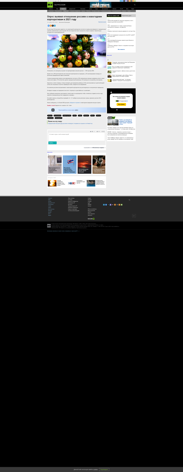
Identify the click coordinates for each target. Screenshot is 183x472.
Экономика (82, 8)
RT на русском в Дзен (131, 1)
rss (133, 1)
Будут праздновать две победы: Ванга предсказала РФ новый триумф (122, 76)
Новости (51, 8)
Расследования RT (116, 11)
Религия (124, 11)
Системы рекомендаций (73, 210)
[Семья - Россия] (100, 5)
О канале (70, 199)
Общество (65, 11)
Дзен (76, 110)
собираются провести (75, 102)
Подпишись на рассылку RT (135, 1)
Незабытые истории (106, 11)
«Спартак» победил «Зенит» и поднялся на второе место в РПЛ (121, 46)
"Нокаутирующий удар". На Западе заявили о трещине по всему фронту (121, 80)
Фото (127, 8)
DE (50, 1)
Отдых (80, 115)
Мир (57, 8)
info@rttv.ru (116, 226)
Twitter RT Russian (124, 1)
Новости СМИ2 (109, 55)
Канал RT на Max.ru (126, 1)
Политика (51, 11)
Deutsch (89, 199)
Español (89, 204)
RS (60, 1)
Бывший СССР (72, 8)
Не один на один (96, 11)
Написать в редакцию (73, 207)
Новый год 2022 (67, 115)
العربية (56, 1)
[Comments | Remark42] (76, 140)
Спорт (90, 8)
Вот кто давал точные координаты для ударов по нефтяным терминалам (122, 67)
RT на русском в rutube (128, 1)
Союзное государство (75, 11)
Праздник (86, 115)
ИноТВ (121, 8)
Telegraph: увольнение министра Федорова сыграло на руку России (123, 63)
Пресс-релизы (71, 198)
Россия (63, 8)
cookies (95, 469)
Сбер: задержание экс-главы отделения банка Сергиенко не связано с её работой (119, 26)
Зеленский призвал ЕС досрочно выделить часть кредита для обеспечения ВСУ (120, 21)
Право (129, 11)
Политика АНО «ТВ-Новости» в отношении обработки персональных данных (69, 227)
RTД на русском (91, 210)
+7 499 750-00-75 (101, 226)
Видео (132, 8)
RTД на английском (92, 209)
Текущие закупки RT (72, 206)
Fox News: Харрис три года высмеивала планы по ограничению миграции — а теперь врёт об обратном (121, 128)
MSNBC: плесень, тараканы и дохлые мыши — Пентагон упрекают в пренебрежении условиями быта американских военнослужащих (120, 133)
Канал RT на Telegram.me (121, 1)
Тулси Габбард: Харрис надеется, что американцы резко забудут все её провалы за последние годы (120, 138)
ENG (48, 1)
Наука (96, 8)
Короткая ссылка (102, 21)
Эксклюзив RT (58, 118)
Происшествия (58, 11)
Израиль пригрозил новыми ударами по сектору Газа (121, 31)
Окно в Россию (91, 213)
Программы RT (71, 203)
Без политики (105, 8)
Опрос (74, 115)
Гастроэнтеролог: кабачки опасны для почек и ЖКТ (123, 71)
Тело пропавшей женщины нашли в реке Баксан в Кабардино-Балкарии (120, 40)
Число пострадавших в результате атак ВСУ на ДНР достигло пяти (121, 35)
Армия (83, 11)
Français (89, 201)
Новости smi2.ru (49, 152)
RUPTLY (89, 212)
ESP (58, 1)
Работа (92, 115)
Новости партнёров (72, 209)
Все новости (121, 49)
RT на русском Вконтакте (122, 1)
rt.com (60, 225)
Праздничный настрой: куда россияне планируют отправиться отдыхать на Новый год (70, 123)
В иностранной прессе (112, 118)
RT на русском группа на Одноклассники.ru (129, 1)
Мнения (114, 8)
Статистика (50, 118)
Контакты (70, 204)
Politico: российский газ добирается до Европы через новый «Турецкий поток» (125, 122)
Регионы (88, 11)
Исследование (57, 115)
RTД (100, 1)
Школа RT (90, 215)
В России (50, 115)
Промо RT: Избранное (73, 201)
